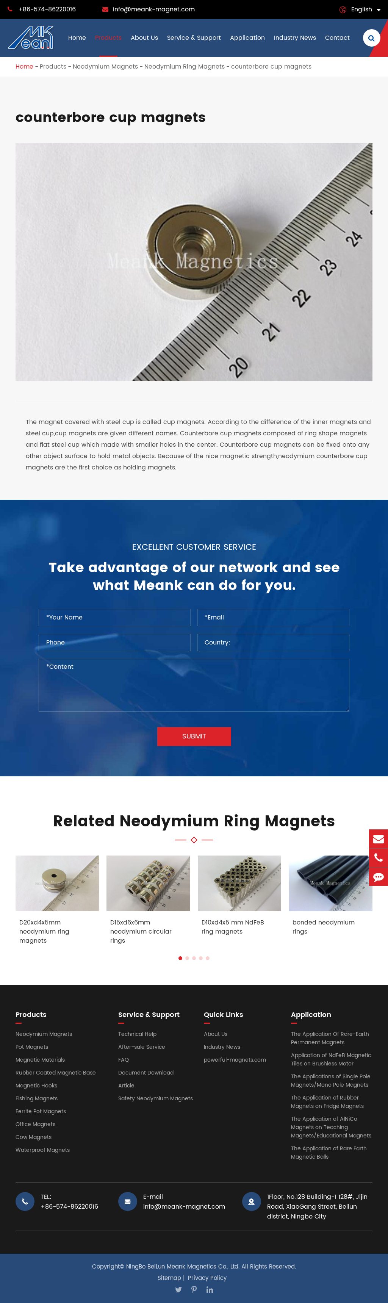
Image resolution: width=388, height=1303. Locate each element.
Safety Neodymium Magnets (155, 1098)
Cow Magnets (34, 1137)
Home (77, 38)
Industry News (295, 38)
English (361, 9)
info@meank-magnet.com (154, 9)
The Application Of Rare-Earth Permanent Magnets (330, 1038)
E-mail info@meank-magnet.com (184, 1202)
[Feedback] (378, 876)
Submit (194, 736)
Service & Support (194, 38)
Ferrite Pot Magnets (41, 1111)
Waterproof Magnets (43, 1150)
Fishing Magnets (37, 1098)
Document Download (146, 1072)
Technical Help (137, 1034)
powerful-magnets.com (235, 1060)
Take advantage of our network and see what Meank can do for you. (194, 577)
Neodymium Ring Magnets (184, 67)
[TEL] (378, 857)
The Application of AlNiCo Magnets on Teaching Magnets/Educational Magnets (331, 1127)
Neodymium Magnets (105, 67)
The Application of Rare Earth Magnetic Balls (329, 1152)
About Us (144, 38)
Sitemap (169, 1278)
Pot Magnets (32, 1047)
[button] (180, 958)
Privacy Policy (207, 1278)
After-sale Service (141, 1047)
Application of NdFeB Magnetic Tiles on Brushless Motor (331, 1059)
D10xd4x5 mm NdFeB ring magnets (233, 927)
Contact (337, 38)
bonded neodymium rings (324, 927)
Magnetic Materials (40, 1060)
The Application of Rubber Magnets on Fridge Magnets (327, 1102)
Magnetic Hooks (36, 1085)
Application (247, 38)
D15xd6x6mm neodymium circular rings (141, 931)
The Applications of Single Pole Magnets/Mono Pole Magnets (331, 1080)
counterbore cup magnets (271, 67)
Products (108, 38)
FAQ (123, 1060)
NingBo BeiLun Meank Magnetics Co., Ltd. (182, 1267)
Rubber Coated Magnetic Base (56, 1072)
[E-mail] (378, 838)
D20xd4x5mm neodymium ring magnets (44, 931)
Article (126, 1085)
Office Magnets (35, 1124)
